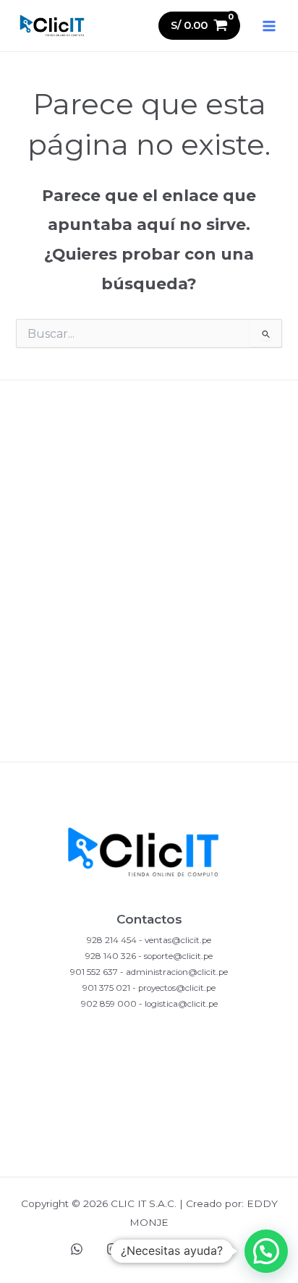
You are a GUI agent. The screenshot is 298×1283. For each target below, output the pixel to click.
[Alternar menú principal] (269, 25)
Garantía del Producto (149, 608)
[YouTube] (185, 1249)
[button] (266, 1251)
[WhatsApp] (76, 1249)
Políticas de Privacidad (149, 480)
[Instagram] (112, 1249)
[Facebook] (149, 1249)
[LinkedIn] (221, 1249)
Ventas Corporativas (149, 737)
